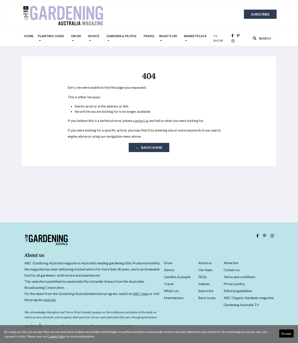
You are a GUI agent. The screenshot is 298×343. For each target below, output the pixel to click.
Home (29, 36)
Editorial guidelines (238, 291)
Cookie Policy (56, 336)
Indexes (204, 284)
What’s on (168, 36)
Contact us (232, 270)
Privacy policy (234, 284)
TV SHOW (218, 38)
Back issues (207, 298)
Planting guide (51, 36)
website (50, 300)
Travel (149, 36)
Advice (93, 36)
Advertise (231, 263)
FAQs (202, 277)
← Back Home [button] (149, 147)
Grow (76, 36)
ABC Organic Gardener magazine (249, 298)
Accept (286, 333)
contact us (141, 120)
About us (205, 263)
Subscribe (260, 14)
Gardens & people (121, 36)
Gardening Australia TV (241, 305)
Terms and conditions (239, 277)
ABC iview (141, 293)
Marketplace (195, 36)
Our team (205, 270)
